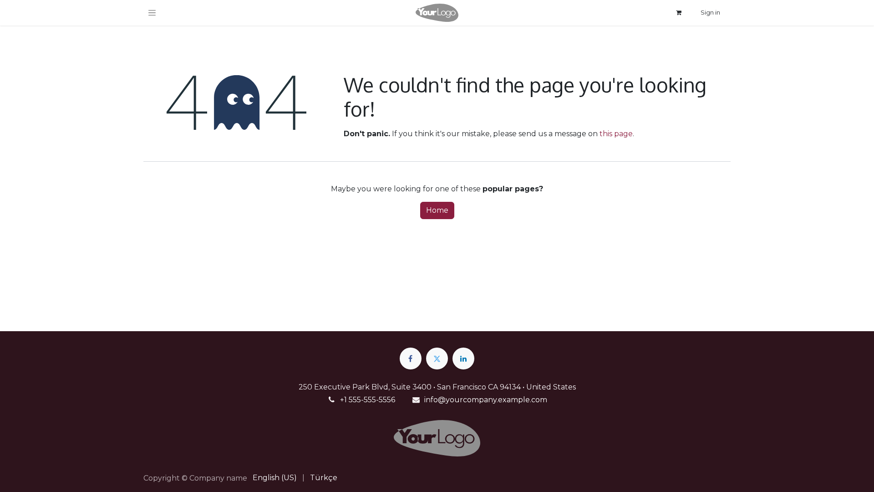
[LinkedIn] (463, 358)
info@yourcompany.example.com (485, 399)
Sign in (710, 12)
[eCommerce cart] (679, 13)
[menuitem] (275, 478)
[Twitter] (437, 358)
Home (437, 210)
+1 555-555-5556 (367, 399)
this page (616, 133)
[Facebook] (411, 358)
